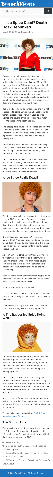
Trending (16, 442)
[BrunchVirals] (18, 3)
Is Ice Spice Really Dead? (17, 446)
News (8, 442)
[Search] (48, 11)
